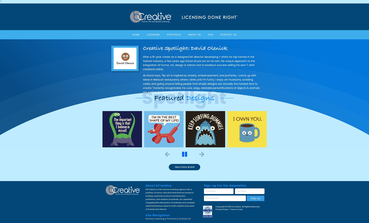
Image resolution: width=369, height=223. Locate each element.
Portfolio (174, 34)
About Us (194, 34)
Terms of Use (236, 209)
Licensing (153, 34)
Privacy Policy (222, 209)
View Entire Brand (184, 167)
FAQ (210, 34)
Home (136, 34)
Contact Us (228, 34)
